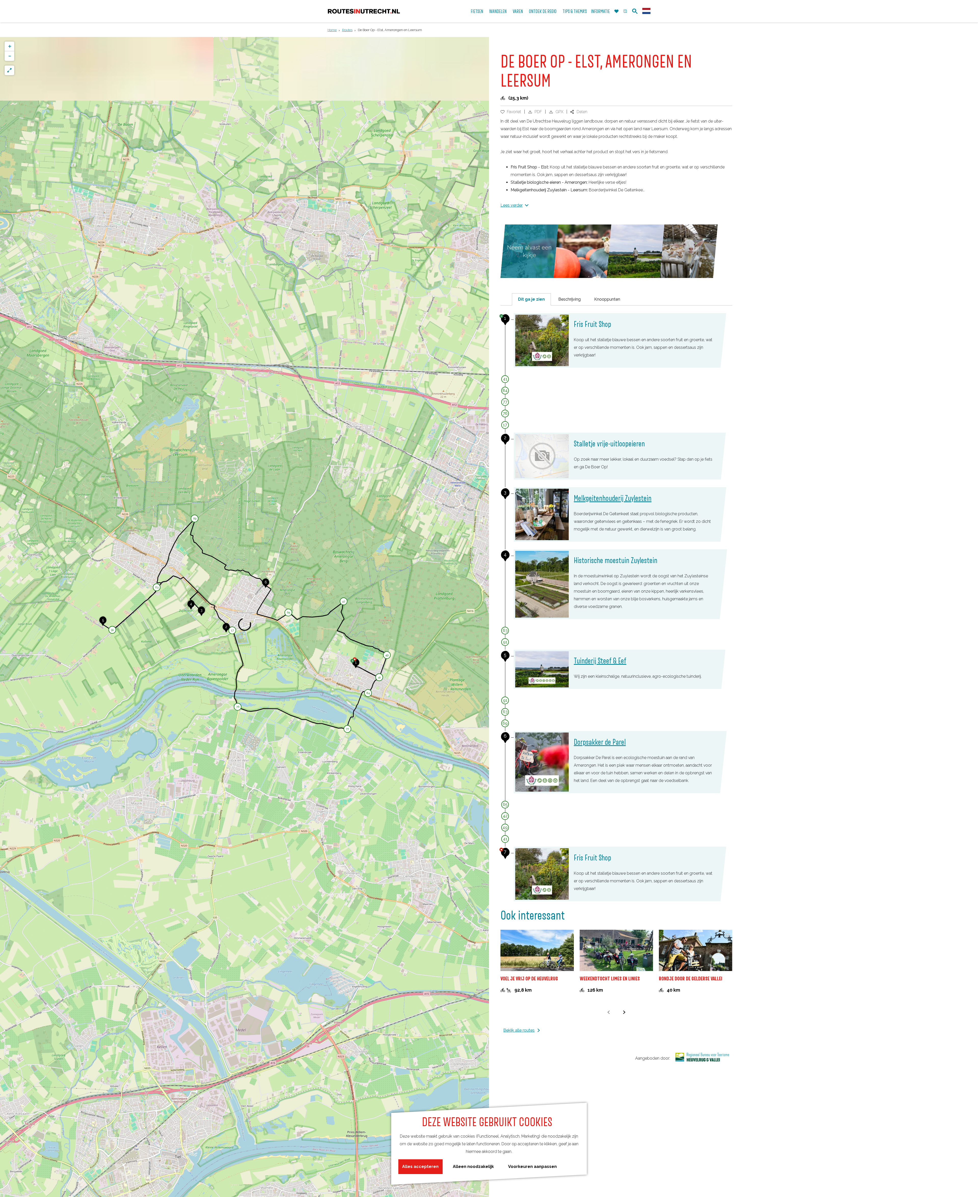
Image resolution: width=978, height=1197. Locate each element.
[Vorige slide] (608, 1012)
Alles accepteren (420, 1166)
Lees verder (511, 205)
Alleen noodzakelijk (473, 1166)
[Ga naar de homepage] (364, 11)
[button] (356, 665)
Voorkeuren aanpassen (532, 1166)
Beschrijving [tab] (569, 299)
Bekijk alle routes (519, 1030)
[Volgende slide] (624, 1012)
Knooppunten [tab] (607, 299)
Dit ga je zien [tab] (531, 299)
